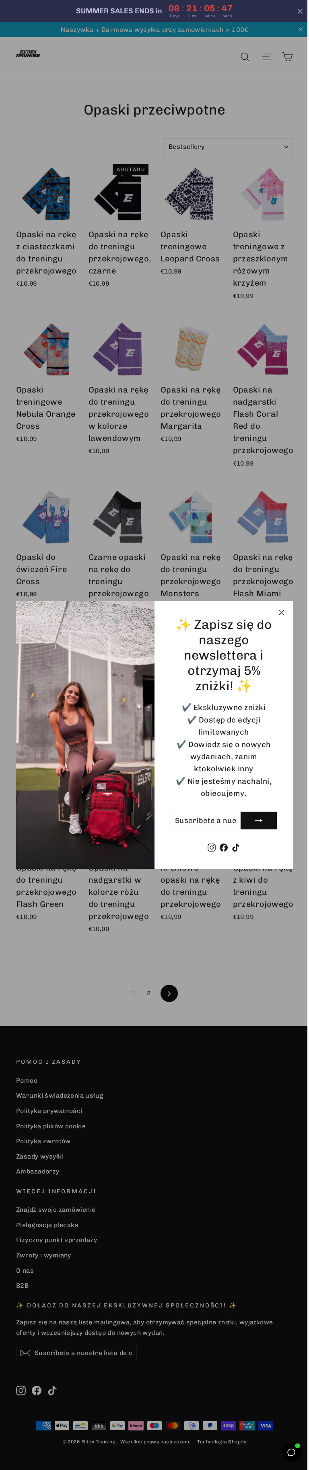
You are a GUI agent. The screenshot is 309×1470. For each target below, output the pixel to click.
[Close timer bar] (294, 11)
